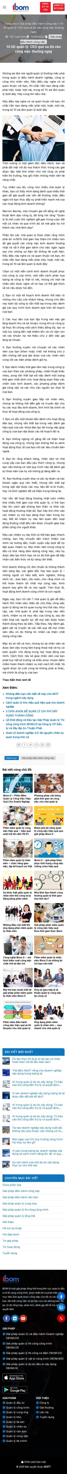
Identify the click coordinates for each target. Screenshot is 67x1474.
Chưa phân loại (11, 1184)
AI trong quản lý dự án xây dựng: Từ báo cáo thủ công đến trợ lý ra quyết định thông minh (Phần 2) (37, 1106)
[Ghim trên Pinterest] (42, 745)
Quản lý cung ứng (17, 1412)
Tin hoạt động (11, 1247)
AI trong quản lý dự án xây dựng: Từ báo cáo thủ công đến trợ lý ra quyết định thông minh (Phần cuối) (37, 1083)
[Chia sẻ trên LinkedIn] (48, 745)
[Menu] (4, 7)
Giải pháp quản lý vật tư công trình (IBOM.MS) (35, 1358)
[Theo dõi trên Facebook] (6, 1318)
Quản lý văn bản (16, 1431)
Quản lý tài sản (15, 1421)
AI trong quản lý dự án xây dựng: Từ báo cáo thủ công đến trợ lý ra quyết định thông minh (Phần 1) (37, 1118)
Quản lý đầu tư (15, 1402)
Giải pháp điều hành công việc (38, 23)
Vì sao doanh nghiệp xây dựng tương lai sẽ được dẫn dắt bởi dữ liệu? (38, 1095)
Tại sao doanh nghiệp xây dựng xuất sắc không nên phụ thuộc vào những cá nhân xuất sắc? (38, 1129)
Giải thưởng (47, 1407)
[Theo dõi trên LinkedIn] (15, 1318)
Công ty (44, 1402)
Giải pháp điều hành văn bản (20, 1197)
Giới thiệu (8, 1222)
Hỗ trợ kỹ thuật (11, 1228)
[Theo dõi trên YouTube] (23, 1318)
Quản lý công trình (17, 1407)
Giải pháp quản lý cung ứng (19, 1203)
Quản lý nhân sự (16, 1426)
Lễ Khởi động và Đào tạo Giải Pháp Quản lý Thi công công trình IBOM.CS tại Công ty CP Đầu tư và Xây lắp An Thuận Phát (35, 724)
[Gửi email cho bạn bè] (36, 745)
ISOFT (47, 1466)
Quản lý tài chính (16, 1440)
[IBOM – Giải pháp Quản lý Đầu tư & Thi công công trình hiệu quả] (20, 7)
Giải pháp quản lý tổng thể (18, 1215)
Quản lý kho (13, 1417)
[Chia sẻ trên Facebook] (24, 745)
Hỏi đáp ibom (10, 1234)
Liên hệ (44, 1412)
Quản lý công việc (17, 1436)
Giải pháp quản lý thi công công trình (25, 1209)
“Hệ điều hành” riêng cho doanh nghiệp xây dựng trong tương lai (36, 1072)
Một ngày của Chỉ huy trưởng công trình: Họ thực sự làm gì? (37, 1141)
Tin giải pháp (10, 1240)
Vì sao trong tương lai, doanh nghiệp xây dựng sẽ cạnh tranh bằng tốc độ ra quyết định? (37, 1152)
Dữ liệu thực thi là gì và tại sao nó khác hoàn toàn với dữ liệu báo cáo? (36, 1060)
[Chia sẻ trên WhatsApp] (18, 745)
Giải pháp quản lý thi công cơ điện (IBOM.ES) (34, 1353)
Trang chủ (10, 23)
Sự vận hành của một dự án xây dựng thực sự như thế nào (35, 1164)
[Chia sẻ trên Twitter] (30, 745)
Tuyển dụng (9, 1253)
